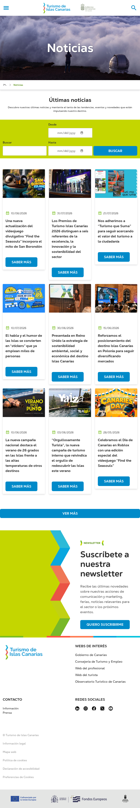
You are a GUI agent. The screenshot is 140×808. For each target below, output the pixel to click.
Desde (52, 124)
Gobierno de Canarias (91, 655)
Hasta (52, 142)
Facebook (94, 708)
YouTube (111, 708)
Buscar (7, 142)
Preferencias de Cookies (18, 777)
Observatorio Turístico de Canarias (100, 682)
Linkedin (77, 708)
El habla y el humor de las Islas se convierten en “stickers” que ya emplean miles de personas (23, 345)
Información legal (14, 743)
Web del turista (86, 675)
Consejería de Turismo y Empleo (98, 662)
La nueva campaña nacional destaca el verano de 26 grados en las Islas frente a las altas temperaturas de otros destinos (23, 455)
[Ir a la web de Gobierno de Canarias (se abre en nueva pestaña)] (88, 8)
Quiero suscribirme (105, 624)
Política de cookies (15, 760)
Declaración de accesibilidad (21, 769)
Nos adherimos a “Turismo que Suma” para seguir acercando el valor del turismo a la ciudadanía (116, 231)
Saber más (21, 262)
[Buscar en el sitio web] (133, 7)
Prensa (7, 713)
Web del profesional (90, 668)
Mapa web (9, 752)
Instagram (85, 708)
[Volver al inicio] (56, 8)
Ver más (70, 513)
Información (11, 708)
